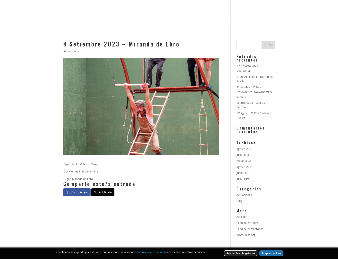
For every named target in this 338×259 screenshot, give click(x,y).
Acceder (241, 217)
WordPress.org (245, 235)
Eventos (229, 18)
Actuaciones (71, 51)
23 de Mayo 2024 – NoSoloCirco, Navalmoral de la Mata (254, 91)
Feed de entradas (247, 223)
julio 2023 (242, 155)
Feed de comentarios (249, 229)
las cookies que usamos (150, 252)
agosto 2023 (244, 149)
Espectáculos (169, 18)
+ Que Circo (248, 18)
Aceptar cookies (271, 253)
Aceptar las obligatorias (240, 253)
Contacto (268, 18)
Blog (239, 201)
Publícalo (105, 192)
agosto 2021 (244, 167)
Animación (195, 18)
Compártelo (79, 192)
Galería (213, 18)
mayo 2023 (243, 161)
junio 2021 (243, 173)
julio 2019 (242, 179)
